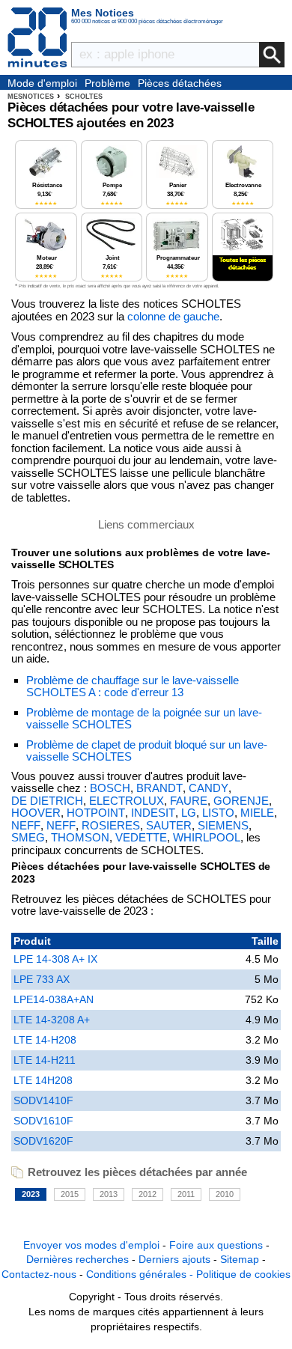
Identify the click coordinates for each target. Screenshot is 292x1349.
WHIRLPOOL (206, 838)
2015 (70, 1194)
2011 (186, 1194)
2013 (109, 1194)
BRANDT (159, 788)
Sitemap (239, 1259)
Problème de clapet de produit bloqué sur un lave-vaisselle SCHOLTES (146, 751)
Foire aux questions (216, 1245)
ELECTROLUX (126, 801)
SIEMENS (223, 826)
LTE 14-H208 (44, 1040)
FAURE (188, 801)
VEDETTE (141, 838)
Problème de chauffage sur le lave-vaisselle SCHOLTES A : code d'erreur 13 (132, 686)
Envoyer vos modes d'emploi (91, 1245)
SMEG (28, 838)
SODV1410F (43, 1100)
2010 (225, 1194)
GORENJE (241, 801)
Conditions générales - (141, 1274)
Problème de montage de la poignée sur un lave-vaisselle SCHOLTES (144, 718)
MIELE (257, 813)
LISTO (218, 813)
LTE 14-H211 (44, 1060)
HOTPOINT (96, 813)
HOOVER (36, 813)
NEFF (25, 826)
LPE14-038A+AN (53, 999)
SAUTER (169, 826)
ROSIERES (111, 826)
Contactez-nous (38, 1274)
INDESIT (153, 813)
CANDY (208, 788)
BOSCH (110, 788)
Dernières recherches (77, 1259)
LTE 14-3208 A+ (51, 1020)
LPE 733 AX (41, 979)
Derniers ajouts (174, 1259)
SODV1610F (43, 1121)
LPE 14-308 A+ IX (55, 959)
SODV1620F (43, 1141)
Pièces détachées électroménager (180, 84)
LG (188, 813)
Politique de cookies (243, 1274)
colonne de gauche (173, 316)
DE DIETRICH (47, 801)
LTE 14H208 (43, 1080)
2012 (147, 1194)
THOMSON (80, 838)
